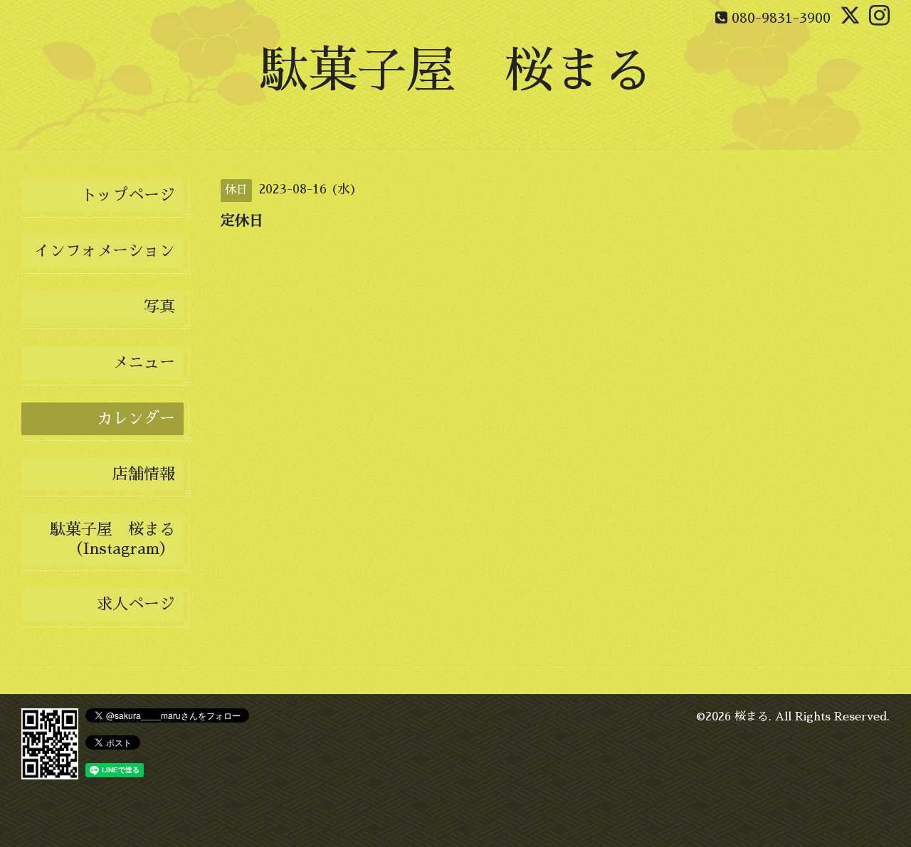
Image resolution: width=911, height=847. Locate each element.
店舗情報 (143, 474)
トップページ (128, 195)
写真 (159, 307)
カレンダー (136, 419)
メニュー (143, 363)
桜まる (751, 717)
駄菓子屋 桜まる (455, 70)
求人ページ (136, 604)
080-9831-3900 (781, 18)
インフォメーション (104, 251)
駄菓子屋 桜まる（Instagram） (112, 539)
